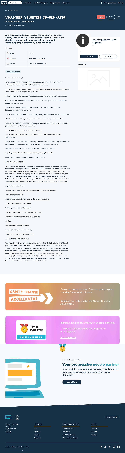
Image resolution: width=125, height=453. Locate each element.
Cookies (28, 446)
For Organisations (109, 3)
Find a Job (37, 432)
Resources (66, 3)
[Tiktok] (105, 447)
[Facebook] (110, 447)
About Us (94, 428)
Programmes (55, 3)
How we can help (68, 428)
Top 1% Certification (68, 435)
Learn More (72, 382)
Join (35, 428)
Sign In (121, 3)
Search (14, 3)
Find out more (68, 337)
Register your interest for (74, 301)
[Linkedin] (101, 447)
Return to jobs (12, 10)
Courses (36, 435)
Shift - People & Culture (70, 438)
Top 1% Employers (40, 3)
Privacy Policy (21, 446)
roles (27, 3)
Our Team (94, 432)
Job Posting (66, 432)
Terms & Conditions (10, 446)
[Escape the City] (4, 3)
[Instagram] (118, 447)
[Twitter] (114, 447)
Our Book (94, 435)
